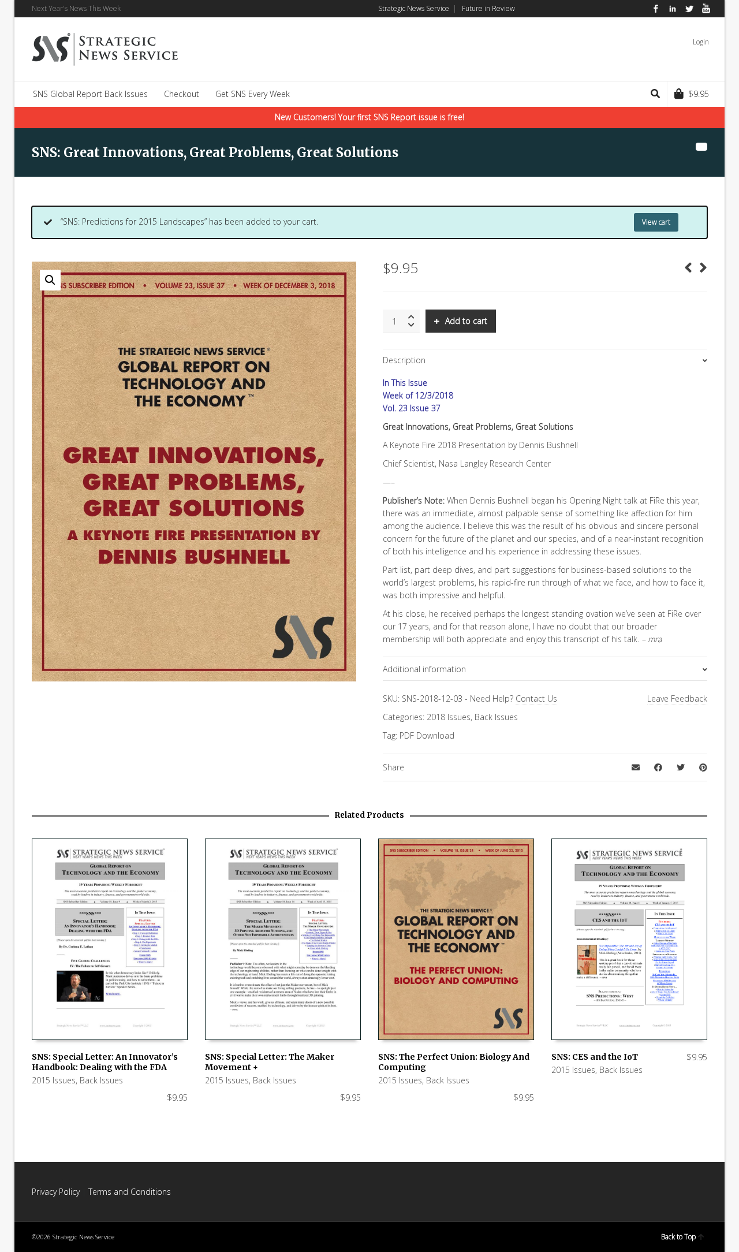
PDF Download (427, 735)
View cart (656, 222)
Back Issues (496, 716)
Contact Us (536, 698)
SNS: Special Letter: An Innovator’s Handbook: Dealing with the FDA (105, 1062)
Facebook (656, 9)
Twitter (689, 9)
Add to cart (466, 320)
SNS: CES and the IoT (594, 1057)
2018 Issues (449, 716)
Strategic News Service (413, 8)
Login (701, 42)
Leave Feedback (677, 698)
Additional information (424, 669)
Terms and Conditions (129, 1191)
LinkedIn (673, 9)
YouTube (706, 9)
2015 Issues (54, 1080)
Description (404, 360)
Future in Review (488, 8)
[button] (50, 280)
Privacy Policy (56, 1191)
